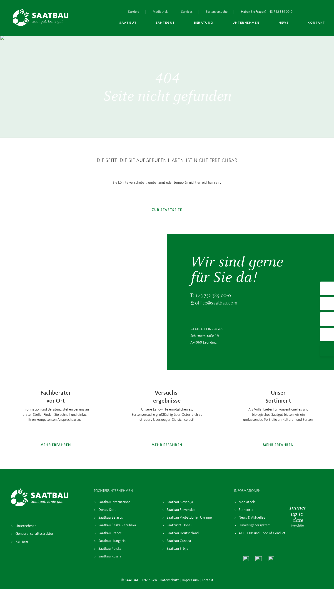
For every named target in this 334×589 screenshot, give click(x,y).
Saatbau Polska (109, 549)
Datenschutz (169, 580)
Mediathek (160, 12)
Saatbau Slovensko (180, 510)
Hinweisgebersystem (255, 525)
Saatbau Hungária (112, 541)
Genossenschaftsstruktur (34, 534)
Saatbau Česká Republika (117, 525)
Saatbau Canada (179, 541)
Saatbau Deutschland (183, 533)
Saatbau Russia (109, 556)
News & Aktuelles (252, 518)
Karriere (133, 12)
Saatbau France (110, 533)
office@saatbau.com (216, 303)
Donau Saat (107, 510)
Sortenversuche (216, 12)
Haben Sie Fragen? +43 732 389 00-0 (266, 12)
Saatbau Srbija (177, 549)
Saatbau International (114, 502)
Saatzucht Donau (179, 525)
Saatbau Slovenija (180, 502)
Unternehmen (25, 526)
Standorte (246, 510)
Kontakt (207, 580)
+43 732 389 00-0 (213, 295)
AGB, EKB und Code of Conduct (262, 533)
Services (186, 12)
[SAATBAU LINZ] (40, 17)
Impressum (190, 580)
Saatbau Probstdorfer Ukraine (189, 518)
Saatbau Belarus (110, 518)
